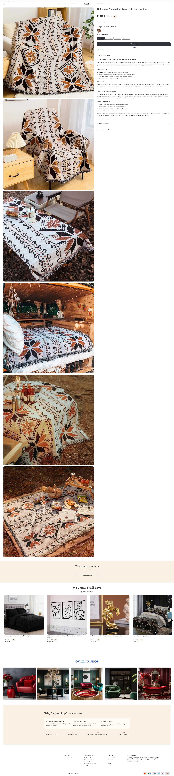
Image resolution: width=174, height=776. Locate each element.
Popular (65, 4)
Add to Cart (134, 44)
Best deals (73, 4)
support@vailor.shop (69, 757)
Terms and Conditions (111, 757)
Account (108, 761)
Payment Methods (88, 761)
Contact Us (109, 763)
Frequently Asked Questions (90, 763)
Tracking (86, 765)
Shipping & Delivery (88, 757)
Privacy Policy (110, 759)
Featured (110, 4)
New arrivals (101, 4)
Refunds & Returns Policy (89, 759)
